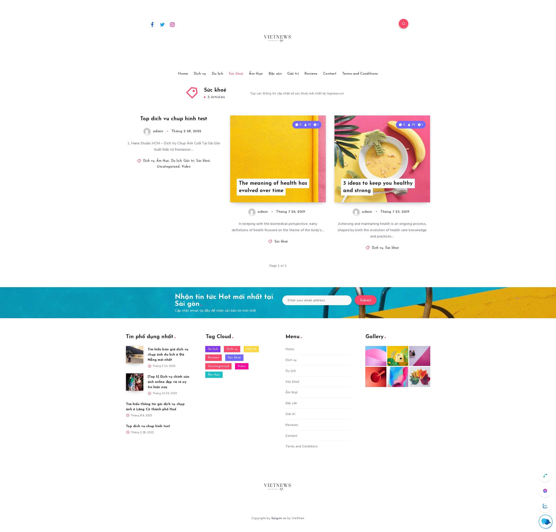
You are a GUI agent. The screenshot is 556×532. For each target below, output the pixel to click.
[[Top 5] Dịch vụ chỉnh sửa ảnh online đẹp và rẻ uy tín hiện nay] (134, 382)
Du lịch (217, 74)
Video (186, 166)
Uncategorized (168, 166)
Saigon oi (278, 518)
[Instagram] (172, 24)
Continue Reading (305, 189)
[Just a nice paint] (397, 377)
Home (183, 74)
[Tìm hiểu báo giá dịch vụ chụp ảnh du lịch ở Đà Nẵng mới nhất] (134, 354)
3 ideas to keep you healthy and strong (378, 187)
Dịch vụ (200, 74)
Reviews (310, 74)
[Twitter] (162, 24)
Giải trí (293, 74)
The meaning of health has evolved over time (273, 187)
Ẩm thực (256, 74)
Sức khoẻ (236, 74)
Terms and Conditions (360, 74)
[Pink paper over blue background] (375, 356)
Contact (329, 74)
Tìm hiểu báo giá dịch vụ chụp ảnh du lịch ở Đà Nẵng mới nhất (168, 355)
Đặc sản (275, 74)
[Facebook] (152, 24)
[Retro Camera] (397, 356)
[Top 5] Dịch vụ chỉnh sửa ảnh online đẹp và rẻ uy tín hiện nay (168, 382)
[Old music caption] (419, 356)
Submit (365, 300)
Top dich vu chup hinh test (173, 119)
